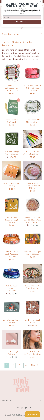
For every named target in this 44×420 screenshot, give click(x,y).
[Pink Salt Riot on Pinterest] (25, 408)
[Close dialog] (40, 2)
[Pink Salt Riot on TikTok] (29, 408)
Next (33, 365)
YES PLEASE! (22, 22)
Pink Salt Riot (17, 415)
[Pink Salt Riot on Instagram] (21, 408)
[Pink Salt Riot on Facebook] (18, 408)
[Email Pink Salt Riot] (14, 408)
